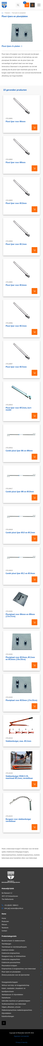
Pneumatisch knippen (9, 965)
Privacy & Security (21, 1042)
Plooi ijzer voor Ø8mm (15, 162)
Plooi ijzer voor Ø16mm (16, 285)
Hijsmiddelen (6, 1013)
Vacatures (5, 928)
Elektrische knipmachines (11, 953)
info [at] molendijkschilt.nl (13, 908)
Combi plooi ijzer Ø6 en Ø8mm (19, 450)
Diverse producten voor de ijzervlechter (16, 975)
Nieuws (4, 924)
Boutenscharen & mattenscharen (13, 941)
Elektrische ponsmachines (11, 962)
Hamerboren (6, 998)
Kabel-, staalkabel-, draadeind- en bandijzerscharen (13, 989)
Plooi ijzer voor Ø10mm (16, 203)
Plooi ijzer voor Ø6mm (15, 121)
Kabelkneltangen (8, 1016)
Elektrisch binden (8, 950)
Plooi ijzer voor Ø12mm (16, 244)
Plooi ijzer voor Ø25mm (16, 366)
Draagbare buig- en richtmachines (14, 956)
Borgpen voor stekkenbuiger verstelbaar (18, 820)
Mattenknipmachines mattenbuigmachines (17, 1010)
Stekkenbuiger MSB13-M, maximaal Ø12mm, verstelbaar (19, 777)
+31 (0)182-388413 (11, 905)
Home (4, 918)
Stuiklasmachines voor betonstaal (14, 1004)
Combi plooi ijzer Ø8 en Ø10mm (20, 491)
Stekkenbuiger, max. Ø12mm (18, 741)
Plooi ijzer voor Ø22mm (16, 326)
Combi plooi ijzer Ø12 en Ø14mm (20, 573)
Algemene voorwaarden (21, 1036)
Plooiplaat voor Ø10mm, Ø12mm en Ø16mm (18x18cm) (20, 658)
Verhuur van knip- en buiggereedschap (15, 985)
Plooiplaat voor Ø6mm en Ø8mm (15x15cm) (20, 615)
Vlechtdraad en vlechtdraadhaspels (14, 947)
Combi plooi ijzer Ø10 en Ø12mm (20, 532)
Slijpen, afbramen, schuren (11, 1007)
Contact (4, 931)
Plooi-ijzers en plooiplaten (19, 13)
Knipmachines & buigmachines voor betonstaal (19, 969)
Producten (7, 13)
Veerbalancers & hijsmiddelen (12, 994)
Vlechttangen (6, 944)
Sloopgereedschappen (10, 982)
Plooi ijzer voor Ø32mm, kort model (18, 408)
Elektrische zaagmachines (11, 959)
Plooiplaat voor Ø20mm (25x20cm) (21, 700)
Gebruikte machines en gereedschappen (16, 1001)
